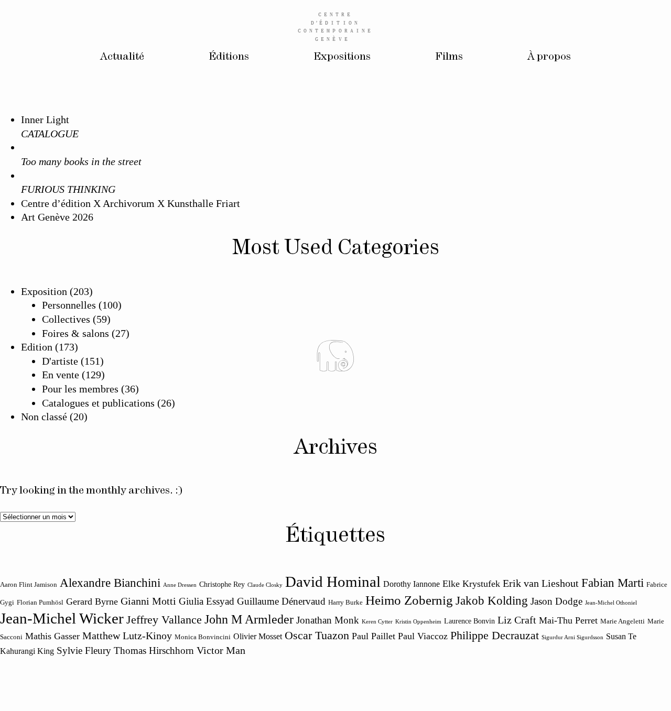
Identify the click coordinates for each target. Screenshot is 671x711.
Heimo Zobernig (409, 600)
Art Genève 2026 (57, 217)
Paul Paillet (373, 636)
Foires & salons (75, 333)
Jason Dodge (556, 601)
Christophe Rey (222, 584)
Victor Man (221, 650)
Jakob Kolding (492, 600)
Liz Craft (516, 620)
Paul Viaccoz (423, 636)
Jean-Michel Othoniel (611, 603)
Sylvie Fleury (84, 650)
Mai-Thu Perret (568, 620)
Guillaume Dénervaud (281, 601)
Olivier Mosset (257, 636)
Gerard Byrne (92, 601)
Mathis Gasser (52, 636)
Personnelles (69, 305)
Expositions (342, 56)
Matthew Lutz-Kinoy (127, 635)
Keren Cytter (377, 622)
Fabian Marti (612, 582)
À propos (549, 56)
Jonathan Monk (327, 620)
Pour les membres (80, 389)
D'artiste (60, 361)
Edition (36, 347)
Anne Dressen (180, 585)
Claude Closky (265, 585)
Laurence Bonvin (469, 621)
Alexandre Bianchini (110, 582)
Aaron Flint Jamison (28, 584)
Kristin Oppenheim (418, 622)
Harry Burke (345, 602)
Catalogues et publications (98, 403)
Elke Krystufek (471, 583)
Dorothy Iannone (411, 584)
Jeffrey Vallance (164, 620)
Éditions (229, 56)
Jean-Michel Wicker (62, 618)
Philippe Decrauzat (494, 635)
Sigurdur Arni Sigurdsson (572, 637)
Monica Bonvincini (203, 637)
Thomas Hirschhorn (154, 650)
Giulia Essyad (206, 601)
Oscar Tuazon (317, 635)
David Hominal (333, 581)
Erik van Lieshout (541, 583)
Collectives (66, 319)
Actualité (122, 56)
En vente (60, 374)
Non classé (44, 416)
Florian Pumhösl (40, 602)
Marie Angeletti (622, 621)
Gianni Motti (148, 601)
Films (449, 56)
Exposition (44, 291)
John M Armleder (249, 619)
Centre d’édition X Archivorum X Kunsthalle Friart (130, 203)
